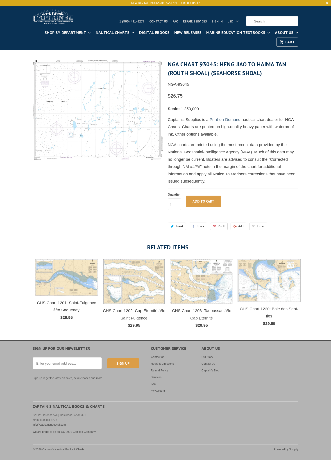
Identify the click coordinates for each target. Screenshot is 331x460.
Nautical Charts (113, 33)
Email (260, 226)
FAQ (175, 21)
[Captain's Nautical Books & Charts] (53, 18)
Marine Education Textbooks (236, 33)
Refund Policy (159, 370)
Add (240, 226)
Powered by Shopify (286, 449)
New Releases (188, 33)
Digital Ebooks (154, 33)
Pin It (221, 226)
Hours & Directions (162, 363)
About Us (285, 33)
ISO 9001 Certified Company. (78, 431)
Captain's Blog (210, 370)
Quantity (173, 194)
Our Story (207, 357)
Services (156, 377)
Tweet (179, 226)
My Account (158, 390)
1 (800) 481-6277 (132, 21)
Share (200, 226)
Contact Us (158, 21)
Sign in (217, 21)
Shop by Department (66, 33)
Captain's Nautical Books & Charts (63, 449)
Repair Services (195, 21)
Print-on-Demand (225, 119)
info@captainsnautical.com (49, 424)
